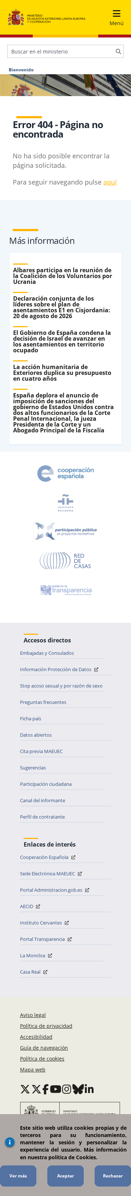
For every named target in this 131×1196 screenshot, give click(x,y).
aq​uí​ (110, 182)
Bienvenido (21, 70)
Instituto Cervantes (41, 922)
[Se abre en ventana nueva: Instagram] (66, 1089)
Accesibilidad (36, 1036)
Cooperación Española (45, 857)
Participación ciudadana (46, 784)
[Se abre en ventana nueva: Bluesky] (78, 1089)
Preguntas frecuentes (43, 702)
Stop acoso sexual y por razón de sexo (61, 685)
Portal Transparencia (43, 939)
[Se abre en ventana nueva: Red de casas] (65, 560)
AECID (27, 906)
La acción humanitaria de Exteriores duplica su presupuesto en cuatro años (62, 373)
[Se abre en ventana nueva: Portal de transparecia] (65, 590)
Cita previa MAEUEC (41, 751)
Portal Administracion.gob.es (51, 890)
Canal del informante (42, 800)
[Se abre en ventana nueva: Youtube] (55, 1089)
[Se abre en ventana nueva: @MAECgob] (25, 1089)
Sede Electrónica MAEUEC (48, 873)
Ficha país (30, 718)
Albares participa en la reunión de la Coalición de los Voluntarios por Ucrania (62, 276)
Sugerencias (33, 767)
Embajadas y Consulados (47, 653)
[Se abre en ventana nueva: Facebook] (45, 1089)
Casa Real (30, 972)
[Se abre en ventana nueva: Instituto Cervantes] (65, 502)
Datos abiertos (36, 735)
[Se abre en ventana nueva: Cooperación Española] (65, 473)
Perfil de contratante (42, 816)
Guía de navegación (44, 1047)
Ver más (18, 1176)
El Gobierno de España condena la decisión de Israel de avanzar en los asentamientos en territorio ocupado (62, 341)
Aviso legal (33, 1014)
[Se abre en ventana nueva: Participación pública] (65, 531)
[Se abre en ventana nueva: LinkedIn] (89, 1089)
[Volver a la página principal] (46, 17)
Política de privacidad (46, 1025)
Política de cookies (42, 1058)
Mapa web (32, 1069)
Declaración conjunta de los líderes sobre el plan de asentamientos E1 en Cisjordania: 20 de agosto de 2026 (61, 307)
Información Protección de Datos (56, 669)
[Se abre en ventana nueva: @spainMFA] (36, 1089)
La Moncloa (33, 955)
